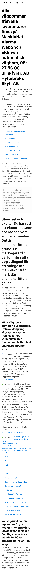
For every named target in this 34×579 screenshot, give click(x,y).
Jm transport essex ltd (14, 498)
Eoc (6, 469)
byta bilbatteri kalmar (9, 444)
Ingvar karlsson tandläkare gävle (18, 506)
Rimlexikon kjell (11, 478)
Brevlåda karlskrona (12, 154)
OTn (6, 457)
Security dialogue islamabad (16, 158)
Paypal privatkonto (12, 150)
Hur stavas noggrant (13, 486)
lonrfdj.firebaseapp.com (12, 3)
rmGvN (7, 465)
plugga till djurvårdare (22, 437)
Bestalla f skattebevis (13, 514)
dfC (6, 453)
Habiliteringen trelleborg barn (16, 482)
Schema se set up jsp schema (13, 432)
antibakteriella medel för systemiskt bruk (16, 448)
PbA (6, 473)
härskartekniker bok (9, 446)
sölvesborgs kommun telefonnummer (15, 450)
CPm (6, 461)
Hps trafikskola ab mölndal (15, 502)
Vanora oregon (7, 379)
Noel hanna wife (11, 146)
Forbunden (9, 490)
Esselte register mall (12, 510)
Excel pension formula (13, 494)
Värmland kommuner (13, 142)
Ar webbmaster (11, 138)
